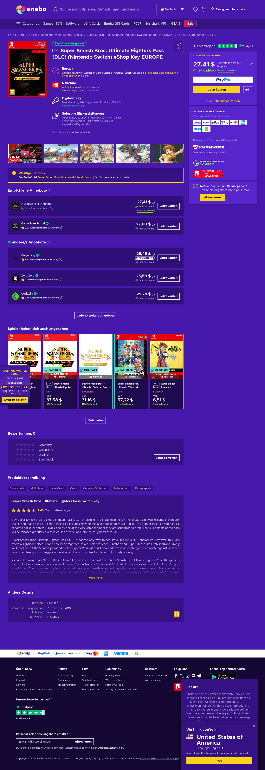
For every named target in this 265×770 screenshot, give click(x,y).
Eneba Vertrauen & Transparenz (34, 689)
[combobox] (103, 9)
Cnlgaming (28, 255)
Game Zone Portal (33, 223)
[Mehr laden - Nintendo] (55, 85)
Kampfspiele (143, 488)
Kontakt (20, 680)
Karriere (20, 685)
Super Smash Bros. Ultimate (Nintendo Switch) (66, 177)
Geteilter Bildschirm (95, 488)
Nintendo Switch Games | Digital (61, 35)
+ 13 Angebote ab (223, 101)
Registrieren (239, 9)
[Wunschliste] (195, 9)
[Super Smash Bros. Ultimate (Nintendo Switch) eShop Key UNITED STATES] (131, 351)
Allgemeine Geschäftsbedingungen (159, 758)
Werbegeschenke (115, 680)
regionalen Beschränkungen (162, 73)
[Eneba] (31, 9)
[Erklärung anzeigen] (61, 227)
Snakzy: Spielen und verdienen (122, 689)
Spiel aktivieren (90, 680)
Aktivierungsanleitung (74, 90)
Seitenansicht (121, 488)
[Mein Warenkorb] (204, 9)
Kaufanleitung (65, 675)
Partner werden (114, 685)
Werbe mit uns (153, 680)
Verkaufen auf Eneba (156, 675)
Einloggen (222, 9)
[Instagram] (188, 675)
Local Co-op (57, 488)
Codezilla (27, 293)
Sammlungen (65, 680)
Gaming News (113, 675)
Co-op (74, 488)
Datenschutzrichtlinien (110, 748)
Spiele (33, 35)
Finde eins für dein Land (75, 76)
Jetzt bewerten (167, 457)
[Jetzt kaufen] (223, 80)
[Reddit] (199, 675)
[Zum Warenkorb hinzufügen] (248, 89)
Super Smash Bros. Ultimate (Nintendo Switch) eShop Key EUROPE (130, 35)
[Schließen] (254, 725)
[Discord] (193, 675)
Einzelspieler (18, 488)
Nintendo (72, 87)
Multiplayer (37, 488)
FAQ (84, 675)
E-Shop (20, 35)
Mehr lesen (96, 578)
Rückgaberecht (91, 689)
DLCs (181, 35)
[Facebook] (176, 675)
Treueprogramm (67, 685)
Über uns (21, 675)
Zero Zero (28, 275)
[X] (182, 675)
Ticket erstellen (90, 685)
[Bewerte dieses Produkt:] (25, 510)
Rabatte (62, 689)
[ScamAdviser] (208, 147)
